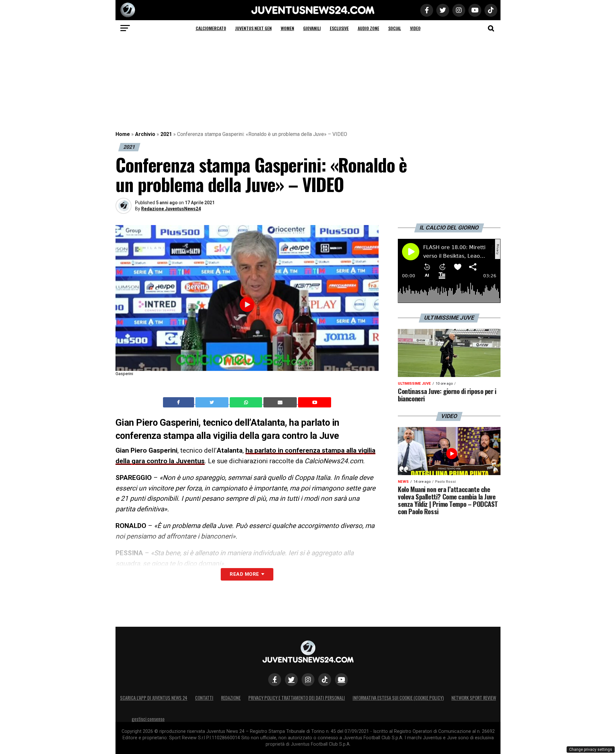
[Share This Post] (247, 402)
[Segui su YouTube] (341, 679)
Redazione (231, 697)
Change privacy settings (590, 749)
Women (287, 28)
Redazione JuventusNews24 (171, 208)
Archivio (145, 134)
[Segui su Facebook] (274, 679)
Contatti (204, 697)
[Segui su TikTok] (324, 679)
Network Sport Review (473, 697)
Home (123, 134)
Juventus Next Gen (253, 28)
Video (415, 28)
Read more (244, 574)
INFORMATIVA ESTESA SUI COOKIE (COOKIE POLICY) (398, 697)
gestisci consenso (148, 719)
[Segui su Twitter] (291, 679)
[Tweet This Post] (212, 402)
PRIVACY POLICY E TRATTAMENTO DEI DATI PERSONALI (296, 697)
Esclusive (339, 28)
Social (394, 28)
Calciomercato (211, 28)
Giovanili (312, 28)
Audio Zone (368, 28)
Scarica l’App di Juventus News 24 (153, 697)
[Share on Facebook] (179, 402)
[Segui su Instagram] (308, 679)
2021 (166, 134)
